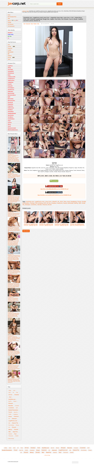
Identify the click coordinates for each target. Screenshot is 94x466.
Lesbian (9, 50)
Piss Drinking (39, 203)
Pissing (35, 23)
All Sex (49, 203)
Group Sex (28, 23)
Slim (80, 203)
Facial (65, 203)
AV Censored (10, 24)
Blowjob (27, 204)
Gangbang (73, 201)
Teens (32, 23)
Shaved (44, 204)
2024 (61, 201)
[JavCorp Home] (16, 4)
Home (9, 14)
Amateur (53, 203)
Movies (9, 20)
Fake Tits (15, 412)
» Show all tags (11, 438)
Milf (8, 53)
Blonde (15, 401)
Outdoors (10, 55)
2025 (10, 392)
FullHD (10, 414)
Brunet (50, 204)
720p (17, 392)
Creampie (17, 405)
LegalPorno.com (39, 201)
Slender (39, 204)
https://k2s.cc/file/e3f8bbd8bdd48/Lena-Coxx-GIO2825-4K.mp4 (54, 189)
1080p (10, 390)
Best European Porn (12, 16)
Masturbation (10, 52)
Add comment (26, 230)
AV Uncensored (11, 26)
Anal (24, 23)
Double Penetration (13, 410)
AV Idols (9, 22)
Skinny (76, 203)
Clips (38, 23)
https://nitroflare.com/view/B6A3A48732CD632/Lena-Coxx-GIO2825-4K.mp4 (54, 195)
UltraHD (54, 201)
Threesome (11, 435)
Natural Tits (15, 423)
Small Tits (15, 431)
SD (9, 427)
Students (10, 433)
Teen (65, 201)
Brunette (11, 405)
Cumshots (33, 204)
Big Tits (10, 401)
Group (79, 201)
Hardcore (59, 203)
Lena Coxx (48, 201)
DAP (44, 203)
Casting (10, 46)
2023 (14, 390)
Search (59, 3)
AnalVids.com (30, 201)
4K (58, 201)
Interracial (70, 203)
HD (9, 418)
